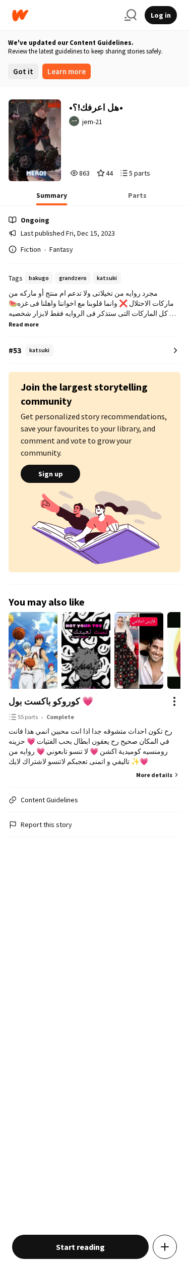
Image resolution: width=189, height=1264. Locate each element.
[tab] (51, 198)
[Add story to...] (165, 1247)
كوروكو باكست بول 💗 (51, 701)
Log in (161, 15)
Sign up (50, 473)
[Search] (130, 15)
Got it (23, 71)
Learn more (66, 71)
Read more (24, 324)
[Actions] (174, 701)
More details (154, 775)
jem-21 (92, 121)
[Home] (64, 15)
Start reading (80, 1247)
